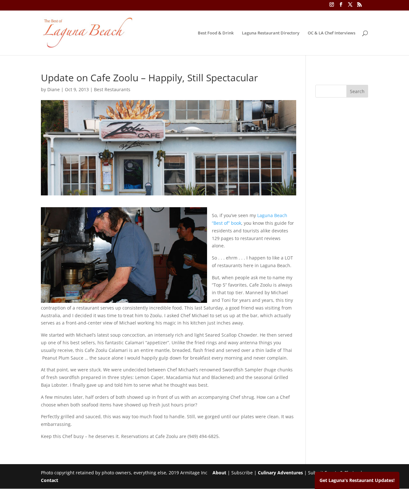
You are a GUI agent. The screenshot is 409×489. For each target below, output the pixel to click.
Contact (49, 480)
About (219, 473)
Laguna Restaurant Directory (270, 33)
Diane (53, 89)
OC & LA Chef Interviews (331, 33)
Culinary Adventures (280, 473)
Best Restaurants (112, 89)
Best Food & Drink (216, 33)
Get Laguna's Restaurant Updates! (357, 480)
